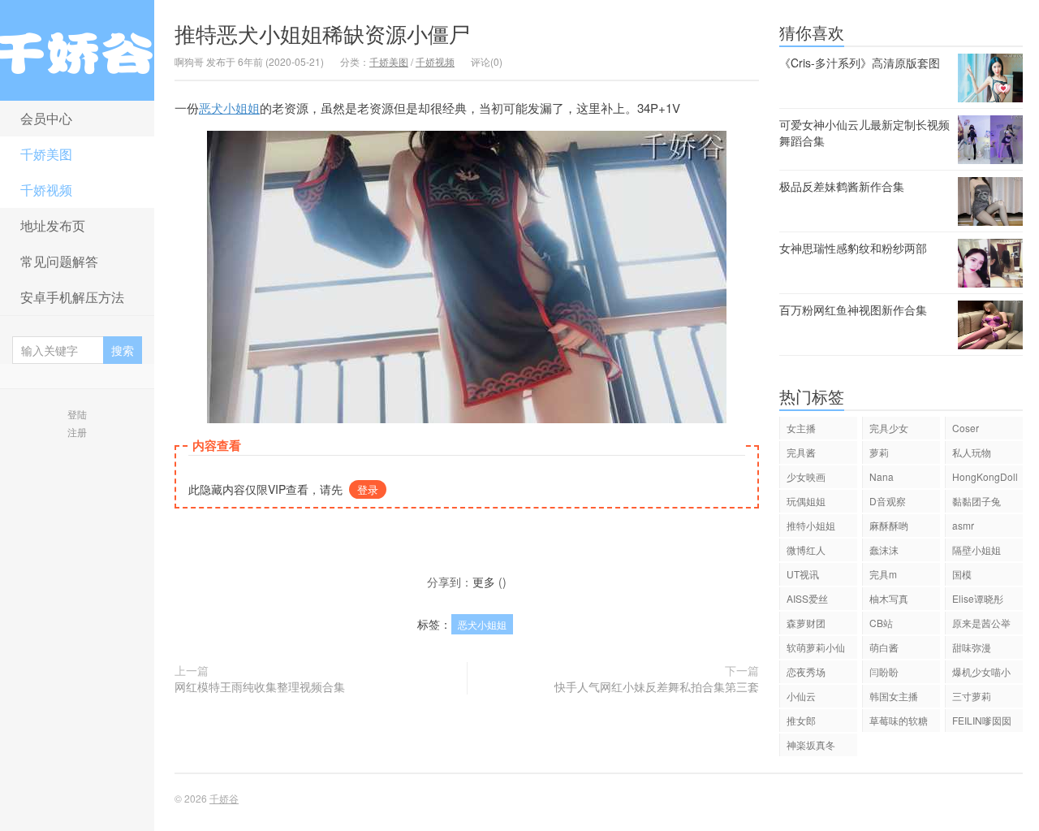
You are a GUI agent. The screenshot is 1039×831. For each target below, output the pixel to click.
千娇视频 (46, 189)
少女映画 (806, 476)
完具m (883, 574)
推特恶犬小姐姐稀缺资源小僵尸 (322, 33)
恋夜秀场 (806, 671)
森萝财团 (806, 623)
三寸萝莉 (971, 696)
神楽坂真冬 (811, 744)
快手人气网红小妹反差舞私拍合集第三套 (656, 686)
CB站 (881, 623)
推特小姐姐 (811, 525)
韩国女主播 (893, 696)
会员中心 (46, 118)
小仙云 (801, 696)
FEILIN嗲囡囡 (981, 720)
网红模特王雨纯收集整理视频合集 (260, 686)
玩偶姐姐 (806, 501)
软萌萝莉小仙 (816, 647)
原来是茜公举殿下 (981, 625)
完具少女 (888, 428)
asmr (963, 525)
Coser (965, 428)
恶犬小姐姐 (229, 107)
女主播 (801, 428)
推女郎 (801, 720)
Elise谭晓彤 (977, 598)
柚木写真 (888, 598)
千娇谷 (77, 50)
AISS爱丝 (807, 598)
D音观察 (887, 501)
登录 (367, 489)
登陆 (77, 414)
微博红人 (806, 549)
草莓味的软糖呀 (898, 722)
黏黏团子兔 (976, 501)
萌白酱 (884, 647)
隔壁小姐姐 (976, 549)
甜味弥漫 (971, 647)
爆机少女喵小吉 (981, 673)
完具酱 (801, 452)
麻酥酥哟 (888, 525)
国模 (962, 574)
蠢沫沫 (884, 549)
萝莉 (879, 452)
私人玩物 (971, 452)
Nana (881, 476)
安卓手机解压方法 (72, 297)
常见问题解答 (59, 261)
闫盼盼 (884, 671)
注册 (77, 432)
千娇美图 (46, 154)
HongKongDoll (985, 476)
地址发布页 (52, 225)
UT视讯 (803, 574)
